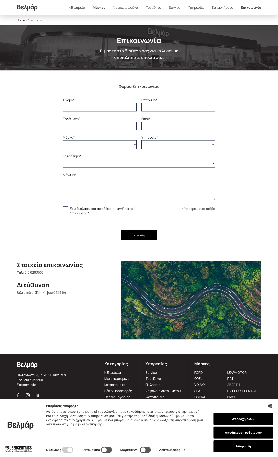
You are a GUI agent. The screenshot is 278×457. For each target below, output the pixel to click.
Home (21, 20)
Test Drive (153, 7)
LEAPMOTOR (237, 372)
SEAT (198, 391)
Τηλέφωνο (71, 119)
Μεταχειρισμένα (125, 7)
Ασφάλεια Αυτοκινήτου (163, 391)
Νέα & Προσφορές (118, 391)
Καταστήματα (222, 7)
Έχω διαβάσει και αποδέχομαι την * (102, 210)
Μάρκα (69, 137)
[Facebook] (18, 397)
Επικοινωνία (251, 7)
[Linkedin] (37, 397)
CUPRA (199, 397)
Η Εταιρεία (77, 7)
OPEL (198, 378)
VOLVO (199, 384)
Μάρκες (99, 7)
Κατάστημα (72, 156)
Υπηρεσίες (196, 7)
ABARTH (233, 384)
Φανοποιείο (155, 397)
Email (145, 119)
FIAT (230, 378)
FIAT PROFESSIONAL (242, 391)
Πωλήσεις (153, 384)
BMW (231, 397)
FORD (198, 372)
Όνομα (68, 100)
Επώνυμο (149, 100)
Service (174, 7)
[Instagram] (28, 397)
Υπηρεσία (149, 137)
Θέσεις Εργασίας (117, 397)
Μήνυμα (69, 175)
